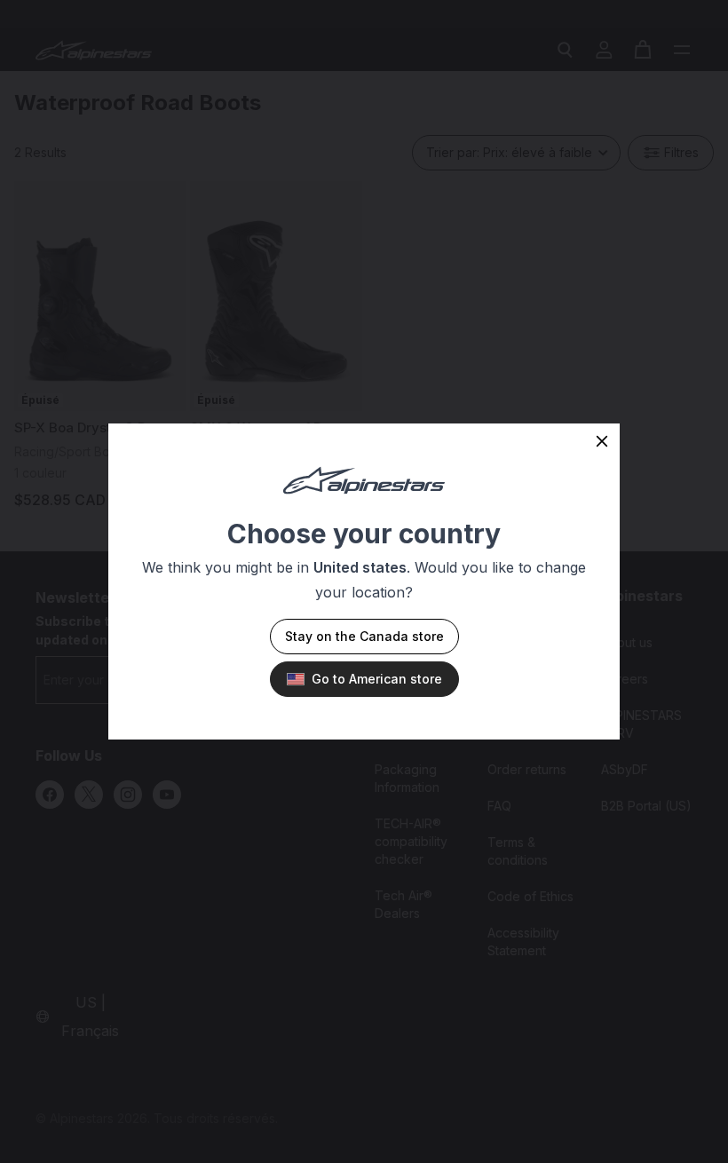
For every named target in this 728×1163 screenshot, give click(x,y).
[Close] (602, 441)
